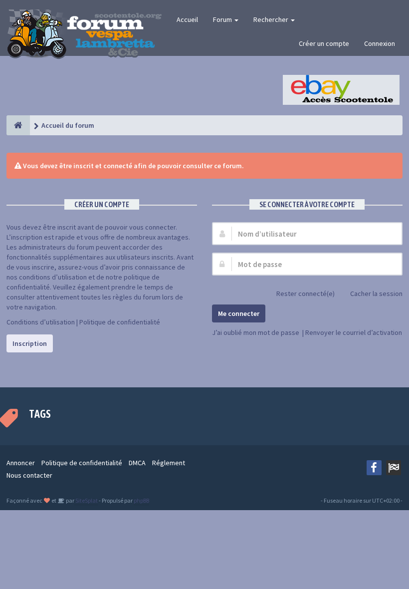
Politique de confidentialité (119, 321)
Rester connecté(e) (305, 293)
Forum (223, 19)
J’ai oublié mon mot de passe (255, 332)
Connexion (379, 43)
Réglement (168, 462)
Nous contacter (29, 475)
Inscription (29, 343)
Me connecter (238, 313)
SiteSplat (86, 500)
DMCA (137, 462)
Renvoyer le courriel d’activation (353, 332)
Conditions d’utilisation (40, 321)
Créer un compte (324, 43)
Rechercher (271, 19)
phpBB (141, 500)
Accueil (187, 19)
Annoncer (20, 462)
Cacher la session (376, 293)
